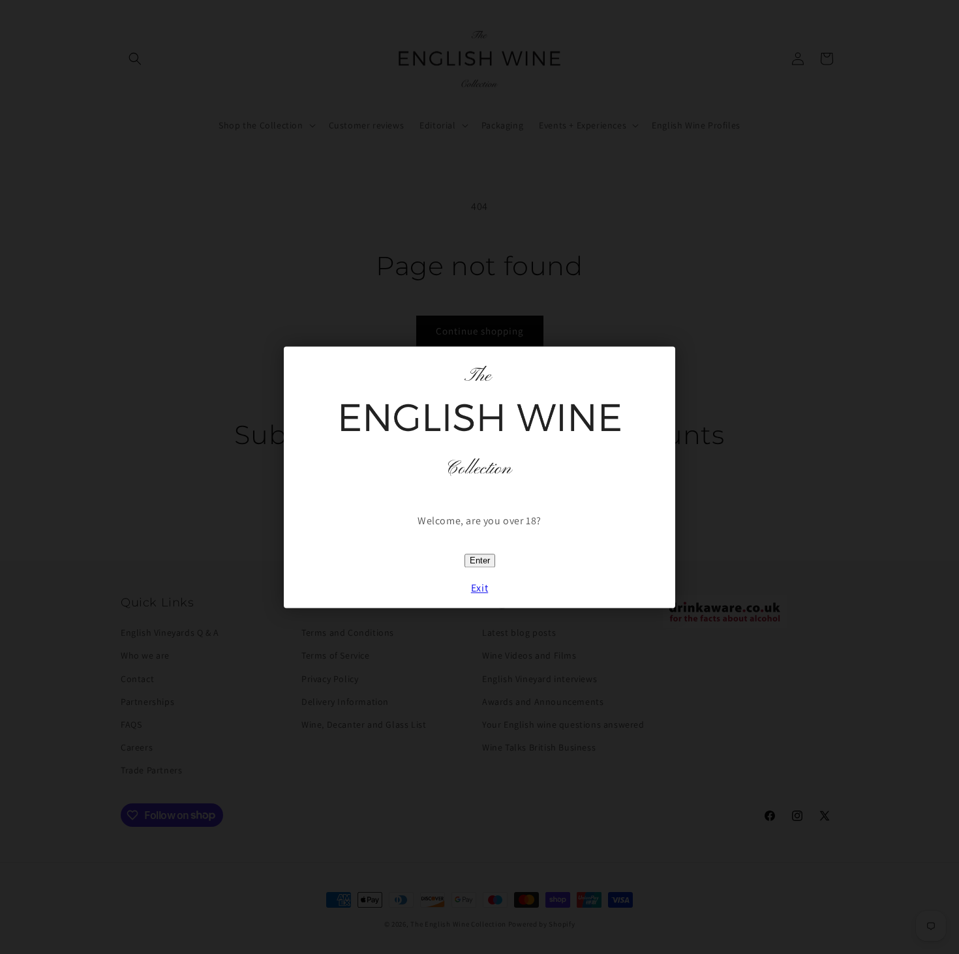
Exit (479, 588)
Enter (480, 560)
